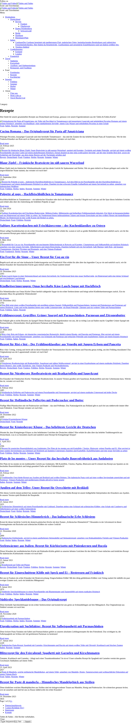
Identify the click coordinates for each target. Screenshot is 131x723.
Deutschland (15, 19)
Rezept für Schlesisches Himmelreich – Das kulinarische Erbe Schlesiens (47, 516)
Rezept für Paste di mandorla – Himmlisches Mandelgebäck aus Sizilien (47, 682)
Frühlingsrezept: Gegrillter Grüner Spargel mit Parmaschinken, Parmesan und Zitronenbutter (62, 315)
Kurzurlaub (14, 63)
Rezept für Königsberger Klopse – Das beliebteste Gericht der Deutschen (48, 427)
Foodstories (15, 72)
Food (2, 126)
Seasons (8, 79)
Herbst (13, 86)
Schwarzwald (25, 31)
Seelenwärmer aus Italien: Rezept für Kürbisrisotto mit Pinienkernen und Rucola (53, 545)
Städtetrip (14, 61)
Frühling (13, 82)
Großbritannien (16, 49)
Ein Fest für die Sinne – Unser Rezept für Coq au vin (34, 257)
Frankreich (14, 56)
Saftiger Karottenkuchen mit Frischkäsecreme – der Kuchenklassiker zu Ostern (52, 225)
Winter (13, 89)
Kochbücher (15, 77)
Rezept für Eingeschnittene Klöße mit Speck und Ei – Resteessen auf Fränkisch (52, 572)
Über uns (14, 93)
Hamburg (19, 35)
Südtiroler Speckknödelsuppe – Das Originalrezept (33, 599)
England (18, 52)
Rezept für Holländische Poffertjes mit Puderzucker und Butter (42, 400)
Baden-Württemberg (23, 28)
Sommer (13, 84)
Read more (4, 143)
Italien (12, 40)
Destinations (10, 17)
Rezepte (13, 75)
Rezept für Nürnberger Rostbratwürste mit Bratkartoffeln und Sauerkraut (49, 373)
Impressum (9, 710)
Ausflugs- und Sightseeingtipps (22, 65)
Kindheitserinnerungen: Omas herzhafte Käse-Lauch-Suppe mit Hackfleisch (50, 286)
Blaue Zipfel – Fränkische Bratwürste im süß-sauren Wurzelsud (42, 162)
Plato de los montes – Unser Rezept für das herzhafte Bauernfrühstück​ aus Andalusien (56, 458)
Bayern (18, 22)
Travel (7, 59)
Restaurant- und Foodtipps (21, 68)
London (18, 54)
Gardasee (67, 43)
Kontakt (8, 712)
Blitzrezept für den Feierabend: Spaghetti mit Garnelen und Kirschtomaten (50, 653)
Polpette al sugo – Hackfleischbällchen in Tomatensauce (36, 194)
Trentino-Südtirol (22, 47)
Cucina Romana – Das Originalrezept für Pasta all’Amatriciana (42, 131)
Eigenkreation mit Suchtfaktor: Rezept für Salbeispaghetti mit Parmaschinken (51, 626)
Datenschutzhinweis (13, 705)
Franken (23, 24)
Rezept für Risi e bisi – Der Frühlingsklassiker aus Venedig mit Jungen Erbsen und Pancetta (60, 344)
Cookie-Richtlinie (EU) (14, 708)
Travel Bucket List (17, 98)
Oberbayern (25, 26)
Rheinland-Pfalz (21, 38)
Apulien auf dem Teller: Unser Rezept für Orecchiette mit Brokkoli (44, 487)
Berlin (17, 33)
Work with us (15, 95)
